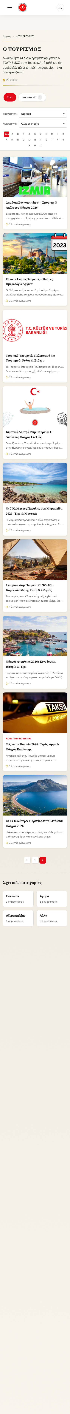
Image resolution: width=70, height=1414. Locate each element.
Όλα (9, 97)
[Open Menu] (9, 8)
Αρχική (7, 36)
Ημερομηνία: (10, 123)
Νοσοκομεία (31, 97)
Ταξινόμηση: (10, 113)
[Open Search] (60, 7)
